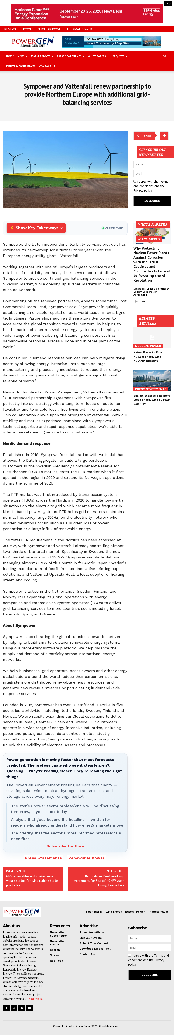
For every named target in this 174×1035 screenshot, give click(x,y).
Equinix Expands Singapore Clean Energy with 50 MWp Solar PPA (151, 400)
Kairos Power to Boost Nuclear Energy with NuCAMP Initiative (148, 356)
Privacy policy (142, 190)
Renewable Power (19, 29)
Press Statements (69, 56)
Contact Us (47, 66)
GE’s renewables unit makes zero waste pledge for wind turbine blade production (32, 880)
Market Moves (40, 56)
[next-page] (143, 302)
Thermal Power (79, 29)
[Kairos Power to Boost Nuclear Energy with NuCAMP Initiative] (152, 337)
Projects (118, 56)
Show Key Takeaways (37, 227)
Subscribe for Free (65, 846)
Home (10, 56)
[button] (165, 56)
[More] (164, 135)
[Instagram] (14, 1008)
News (20, 56)
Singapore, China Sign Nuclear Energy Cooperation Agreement (151, 291)
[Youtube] (29, 1008)
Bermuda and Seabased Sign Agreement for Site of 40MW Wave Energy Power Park (99, 880)
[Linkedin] (21, 1008)
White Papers (97, 56)
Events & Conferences (20, 66)
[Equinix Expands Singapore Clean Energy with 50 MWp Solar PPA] (152, 380)
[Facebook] (6, 1008)
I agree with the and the (150, 185)
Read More (35, 999)
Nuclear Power (50, 29)
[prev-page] (136, 302)
